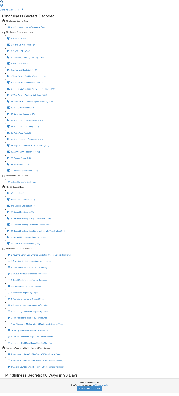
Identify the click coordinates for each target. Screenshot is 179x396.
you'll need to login (100, 385)
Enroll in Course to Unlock (89, 388)
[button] (1, 2)
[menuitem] (1, 6)
